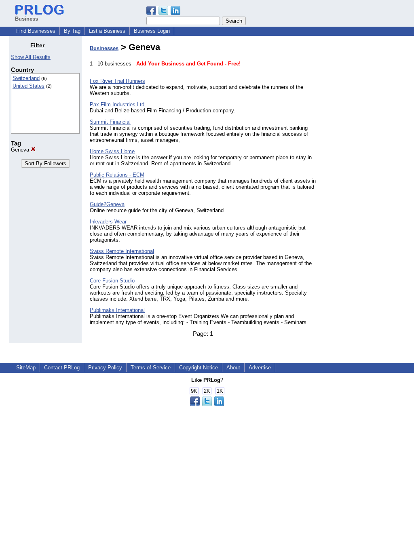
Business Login (152, 31)
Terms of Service (151, 367)
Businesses (104, 48)
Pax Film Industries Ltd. (118, 104)
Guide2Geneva (107, 204)
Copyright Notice (198, 367)
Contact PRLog (62, 367)
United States (28, 86)
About (233, 367)
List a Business (107, 31)
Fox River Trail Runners (117, 81)
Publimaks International (117, 310)
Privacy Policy (105, 367)
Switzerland (26, 78)
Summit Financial (110, 122)
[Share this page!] (163, 13)
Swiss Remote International (122, 251)
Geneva (21, 150)
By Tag (72, 31)
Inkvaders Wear (108, 222)
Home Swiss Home (112, 151)
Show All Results (31, 57)
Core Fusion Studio (112, 281)
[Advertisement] (364, 163)
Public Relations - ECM (117, 175)
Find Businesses (35, 31)
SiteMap (26, 367)
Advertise (260, 367)
